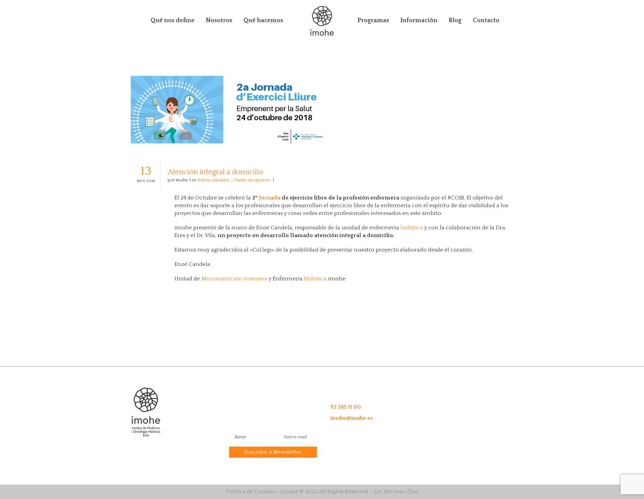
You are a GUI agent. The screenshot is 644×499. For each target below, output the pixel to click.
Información (418, 20)
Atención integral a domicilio (215, 172)
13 (146, 173)
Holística (315, 279)
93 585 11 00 (345, 407)
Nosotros (219, 20)
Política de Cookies (250, 492)
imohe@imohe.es (351, 418)
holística (411, 228)
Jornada (269, 198)
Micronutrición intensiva (234, 279)
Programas (373, 20)
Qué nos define (173, 20)
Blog (455, 20)
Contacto (486, 20)
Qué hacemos (263, 20)
